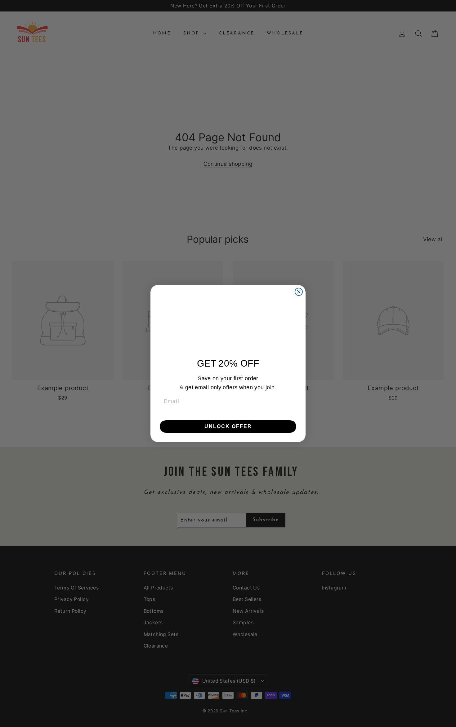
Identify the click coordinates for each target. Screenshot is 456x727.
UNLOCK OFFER (228, 426)
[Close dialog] (298, 292)
